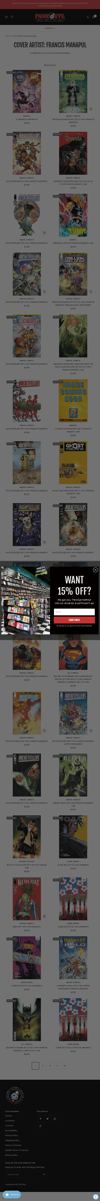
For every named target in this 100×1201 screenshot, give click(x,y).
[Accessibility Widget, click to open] (96, 1197)
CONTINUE (74, 620)
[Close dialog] (95, 570)
